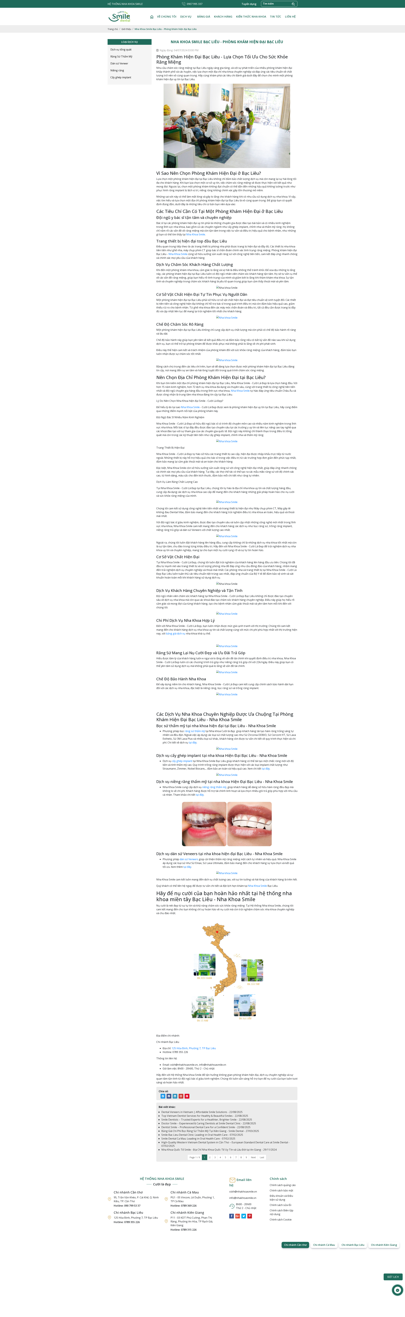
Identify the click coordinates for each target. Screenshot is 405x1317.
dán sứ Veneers (189, 859)
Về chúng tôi (166, 16)
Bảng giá (203, 16)
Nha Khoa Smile (195, 234)
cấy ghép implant (182, 761)
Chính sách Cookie (281, 1219)
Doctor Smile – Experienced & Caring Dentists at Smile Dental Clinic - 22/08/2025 (208, 1123)
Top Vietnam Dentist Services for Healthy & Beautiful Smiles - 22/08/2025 (204, 1116)
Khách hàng (223, 16)
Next (253, 1157)
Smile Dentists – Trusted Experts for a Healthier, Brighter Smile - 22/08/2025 (206, 1119)
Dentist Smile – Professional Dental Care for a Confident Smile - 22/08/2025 (205, 1127)
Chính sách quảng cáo (283, 1185)
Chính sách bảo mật (281, 1190)
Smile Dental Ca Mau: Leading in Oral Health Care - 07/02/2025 (198, 1138)
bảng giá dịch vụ (175, 633)
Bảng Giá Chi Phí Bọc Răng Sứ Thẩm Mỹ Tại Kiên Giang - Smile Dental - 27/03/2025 (210, 1131)
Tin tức (275, 16)
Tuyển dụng (249, 4)
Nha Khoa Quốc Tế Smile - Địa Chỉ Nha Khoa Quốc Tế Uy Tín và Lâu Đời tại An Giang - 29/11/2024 (219, 1149)
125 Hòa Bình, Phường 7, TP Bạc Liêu (194, 1048)
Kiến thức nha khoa (251, 16)
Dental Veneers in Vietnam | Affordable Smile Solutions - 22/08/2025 (202, 1112)
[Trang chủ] (151, 16)
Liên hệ (290, 16)
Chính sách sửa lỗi (280, 1205)
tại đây (192, 742)
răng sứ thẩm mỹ (195, 731)
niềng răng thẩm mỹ (214, 787)
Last (262, 1157)
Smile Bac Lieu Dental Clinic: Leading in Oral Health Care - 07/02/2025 (202, 1135)
